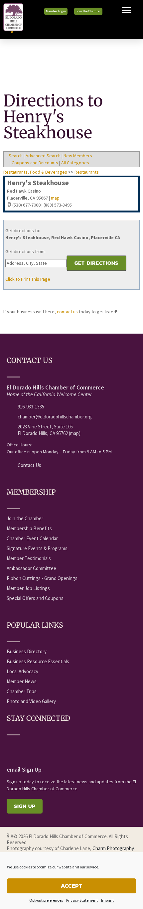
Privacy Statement (82, 900)
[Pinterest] (71, 745)
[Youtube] (22, 745)
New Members (78, 156)
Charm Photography (113, 848)
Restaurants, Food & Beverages (35, 172)
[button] (126, 10)
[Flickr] (47, 745)
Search (16, 156)
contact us (67, 312)
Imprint (107, 900)
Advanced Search (43, 156)
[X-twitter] (35, 745)
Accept (71, 885)
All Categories (75, 163)
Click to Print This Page (27, 279)
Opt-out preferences (46, 900)
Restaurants (86, 172)
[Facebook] (10, 745)
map (55, 198)
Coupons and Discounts (35, 163)
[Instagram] (59, 745)
